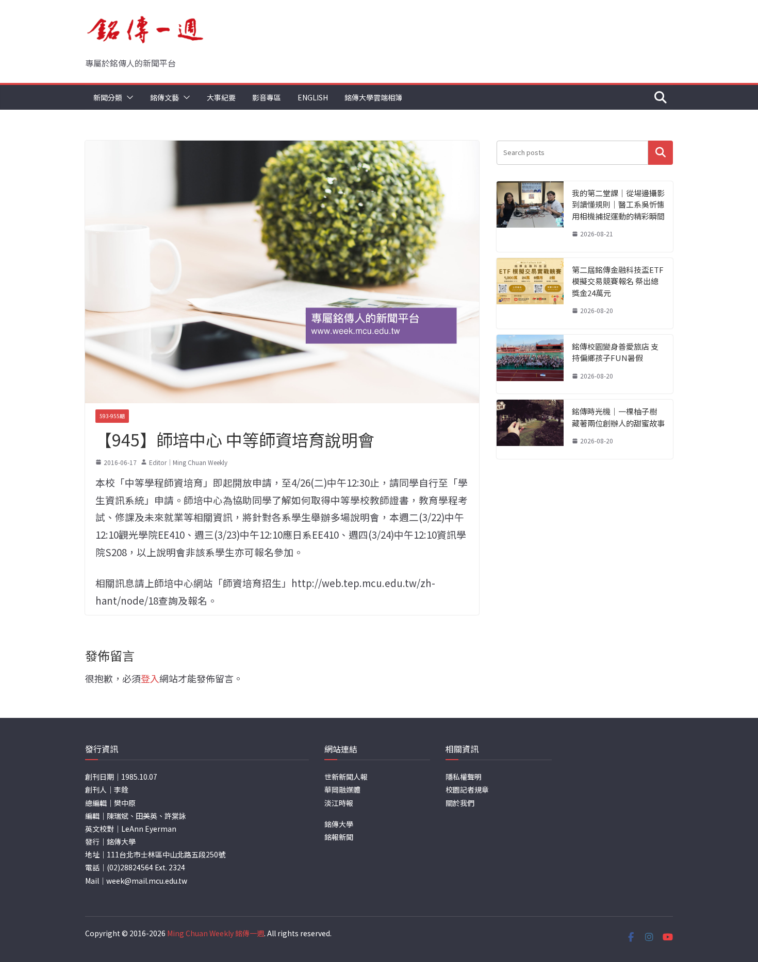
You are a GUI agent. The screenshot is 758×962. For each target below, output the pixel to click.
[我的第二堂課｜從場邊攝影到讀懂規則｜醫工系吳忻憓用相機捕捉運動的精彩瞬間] (530, 216)
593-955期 (112, 416)
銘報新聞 (338, 837)
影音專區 (266, 97)
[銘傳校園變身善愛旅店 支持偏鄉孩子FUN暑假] (530, 364)
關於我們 (460, 803)
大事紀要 (221, 97)
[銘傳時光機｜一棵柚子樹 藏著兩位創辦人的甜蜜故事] (530, 429)
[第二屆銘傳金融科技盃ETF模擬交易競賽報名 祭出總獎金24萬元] (530, 293)
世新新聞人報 (346, 776)
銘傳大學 (338, 824)
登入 (150, 678)
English (313, 97)
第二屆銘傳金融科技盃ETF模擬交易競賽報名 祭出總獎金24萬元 (618, 281)
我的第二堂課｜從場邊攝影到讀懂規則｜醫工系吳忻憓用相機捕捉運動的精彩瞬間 (618, 204)
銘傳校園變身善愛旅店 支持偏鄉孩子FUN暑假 (615, 352)
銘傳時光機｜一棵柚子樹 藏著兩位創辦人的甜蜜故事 (618, 417)
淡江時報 (338, 803)
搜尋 (660, 153)
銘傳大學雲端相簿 (373, 97)
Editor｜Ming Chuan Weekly (188, 462)
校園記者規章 (467, 789)
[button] (128, 97)
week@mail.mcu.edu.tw (146, 880)
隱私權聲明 (464, 776)
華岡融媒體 (342, 789)
